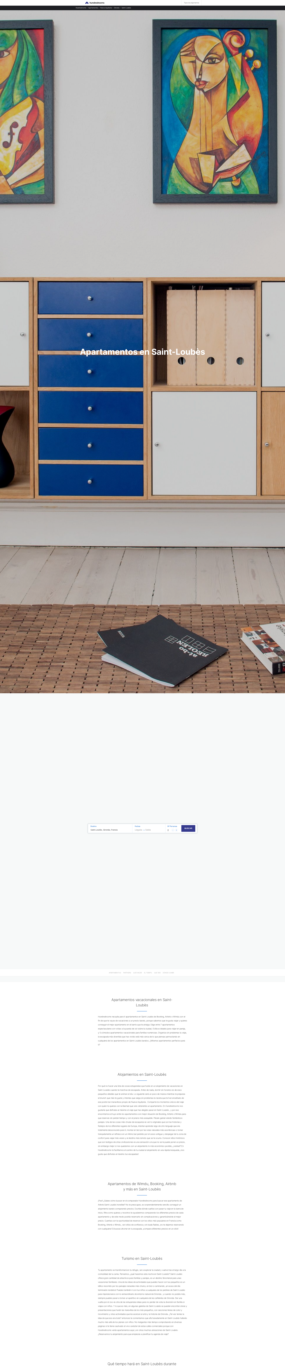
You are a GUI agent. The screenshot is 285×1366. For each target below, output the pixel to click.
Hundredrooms (81, 8)
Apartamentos (93, 8)
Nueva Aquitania (106, 8)
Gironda (116, 8)
